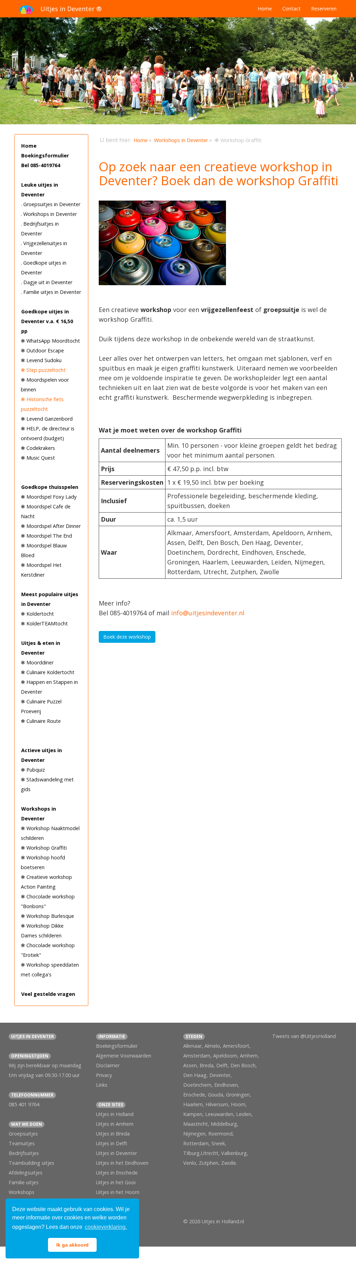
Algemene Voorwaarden (123, 1055)
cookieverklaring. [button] (106, 1227)
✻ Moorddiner (37, 662)
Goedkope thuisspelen (49, 487)
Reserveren (324, 8)
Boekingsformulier (45, 155)
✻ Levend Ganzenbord (47, 418)
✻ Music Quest (38, 457)
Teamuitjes (22, 1143)
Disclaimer (108, 1065)
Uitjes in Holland (115, 1114)
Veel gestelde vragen (48, 994)
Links (101, 1085)
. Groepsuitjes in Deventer (50, 204)
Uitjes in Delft (111, 1143)
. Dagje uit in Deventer (46, 282)
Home (265, 8)
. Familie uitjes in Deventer (51, 292)
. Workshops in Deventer (49, 214)
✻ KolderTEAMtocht (44, 623)
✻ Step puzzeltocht (43, 370)
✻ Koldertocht (37, 613)
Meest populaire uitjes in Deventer (49, 599)
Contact (291, 8)
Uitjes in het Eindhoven (122, 1163)
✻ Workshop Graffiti (44, 847)
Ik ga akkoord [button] (72, 1245)
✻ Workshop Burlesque (47, 916)
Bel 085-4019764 (40, 165)
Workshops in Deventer (38, 813)
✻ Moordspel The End (46, 535)
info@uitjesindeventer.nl (207, 613)
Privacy (104, 1075)
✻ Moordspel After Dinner (51, 526)
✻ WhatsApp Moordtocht (50, 340)
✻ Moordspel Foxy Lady (48, 496)
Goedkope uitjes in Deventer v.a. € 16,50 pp (47, 321)
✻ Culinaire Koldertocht (47, 672)
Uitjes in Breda (113, 1133)
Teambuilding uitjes (31, 1163)
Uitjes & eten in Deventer (40, 648)
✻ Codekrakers (38, 448)
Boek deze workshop (127, 636)
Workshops (21, 1192)
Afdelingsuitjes (25, 1172)
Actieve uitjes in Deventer (41, 755)
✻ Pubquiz (33, 769)
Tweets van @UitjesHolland (304, 1036)
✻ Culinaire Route (41, 721)
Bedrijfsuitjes (24, 1153)
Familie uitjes (24, 1182)
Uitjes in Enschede (117, 1172)
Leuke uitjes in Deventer (39, 189)
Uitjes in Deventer (116, 1153)
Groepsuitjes (23, 1133)
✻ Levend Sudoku (41, 360)
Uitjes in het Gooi (116, 1182)
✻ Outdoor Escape (42, 350)
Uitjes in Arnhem (115, 1124)
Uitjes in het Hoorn (117, 1192)
